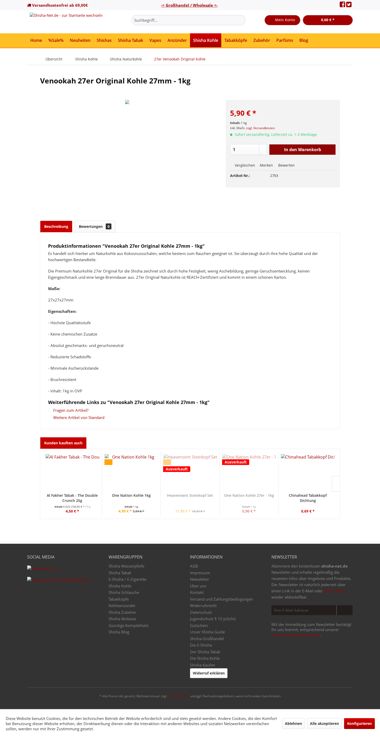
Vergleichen (244, 165)
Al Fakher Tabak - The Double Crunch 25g (72, 498)
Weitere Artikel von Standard (78, 417)
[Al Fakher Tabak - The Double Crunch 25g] (72, 472)
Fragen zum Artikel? (70, 410)
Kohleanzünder (122, 605)
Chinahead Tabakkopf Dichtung (308, 498)
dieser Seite (334, 590)
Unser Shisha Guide (207, 631)
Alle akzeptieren (324, 723)
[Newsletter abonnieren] (344, 610)
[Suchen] (241, 20)
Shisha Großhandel (207, 638)
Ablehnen (293, 723)
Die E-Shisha (201, 645)
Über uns (198, 585)
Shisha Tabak (120, 572)
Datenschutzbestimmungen (295, 634)
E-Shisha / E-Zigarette (127, 579)
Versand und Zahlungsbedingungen (221, 599)
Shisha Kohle (120, 585)
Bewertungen (94, 226)
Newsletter (199, 579)
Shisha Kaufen (202, 665)
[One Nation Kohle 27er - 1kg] (249, 472)
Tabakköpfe (119, 599)
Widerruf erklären (209, 673)
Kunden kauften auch (63, 442)
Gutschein (199, 625)
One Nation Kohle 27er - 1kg (249, 495)
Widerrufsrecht (203, 605)
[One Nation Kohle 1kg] (131, 472)
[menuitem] (189, 20)
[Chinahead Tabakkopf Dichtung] (308, 472)
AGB (194, 566)
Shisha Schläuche (124, 592)
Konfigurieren (359, 723)
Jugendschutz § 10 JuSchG (213, 618)
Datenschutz (201, 612)
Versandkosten (178, 696)
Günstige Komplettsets (129, 625)
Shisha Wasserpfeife (126, 566)
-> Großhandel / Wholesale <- (189, 5)
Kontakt (197, 592)
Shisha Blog (119, 631)
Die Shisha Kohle (205, 658)
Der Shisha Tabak (205, 651)
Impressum (200, 572)
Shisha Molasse (122, 618)
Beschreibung (56, 226)
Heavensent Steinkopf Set (190, 495)
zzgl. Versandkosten (260, 128)
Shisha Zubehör (122, 612)
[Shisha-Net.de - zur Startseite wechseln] (66, 22)
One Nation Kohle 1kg (131, 495)
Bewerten (286, 165)
